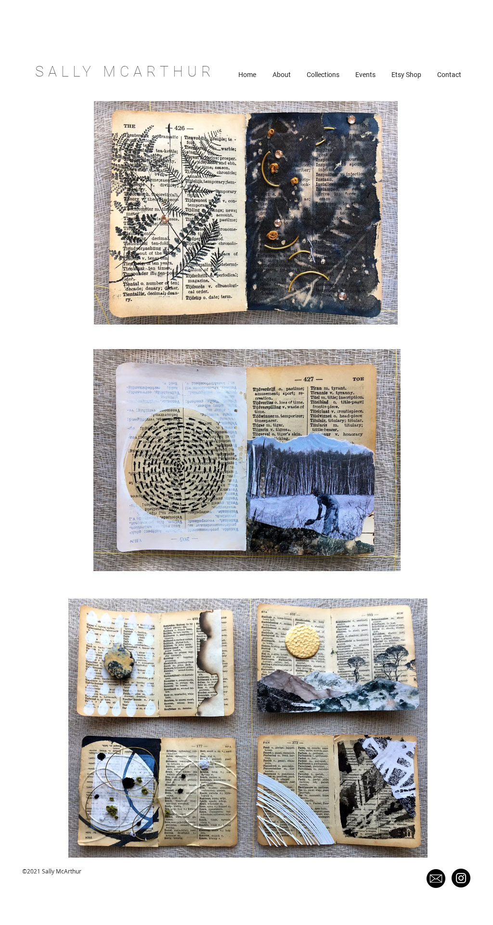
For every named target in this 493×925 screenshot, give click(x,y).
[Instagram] (461, 878)
